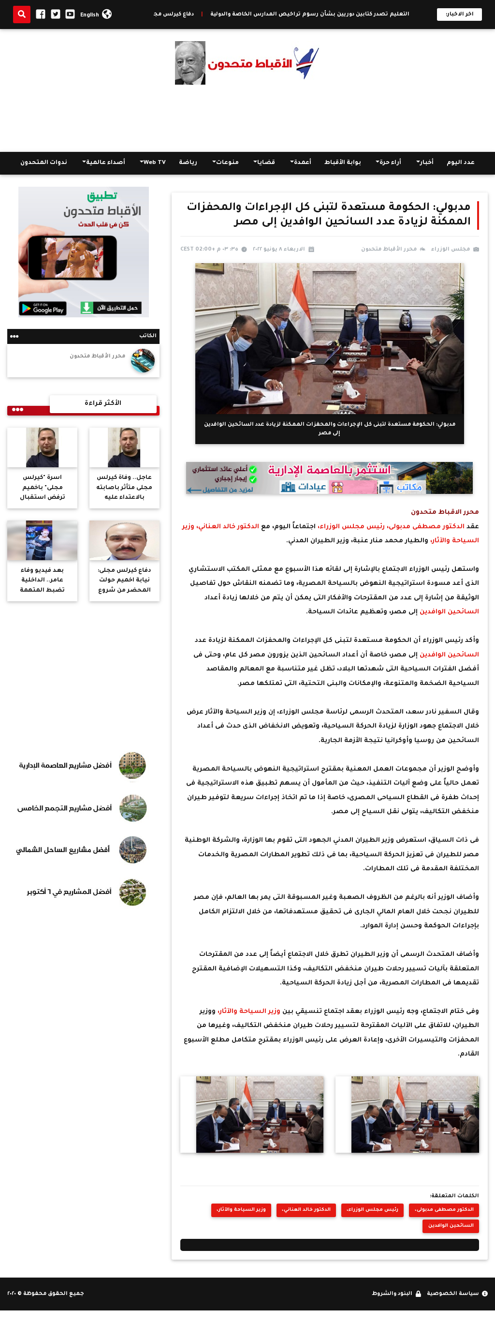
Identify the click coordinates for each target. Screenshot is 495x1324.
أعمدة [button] (302, 163)
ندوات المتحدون (43, 163)
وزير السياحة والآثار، (250, 1012)
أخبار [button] (427, 163)
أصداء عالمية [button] (105, 163)
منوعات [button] (227, 163)
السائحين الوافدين (449, 612)
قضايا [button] (266, 163)
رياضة (188, 163)
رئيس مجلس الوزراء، (350, 527)
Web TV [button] (155, 163)
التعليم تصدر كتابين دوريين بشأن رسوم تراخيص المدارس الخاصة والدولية (349, 14)
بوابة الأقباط (342, 163)
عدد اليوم (461, 163)
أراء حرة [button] (390, 163)
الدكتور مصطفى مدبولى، (425, 527)
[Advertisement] (247, 118)
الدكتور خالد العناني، (227, 527)
